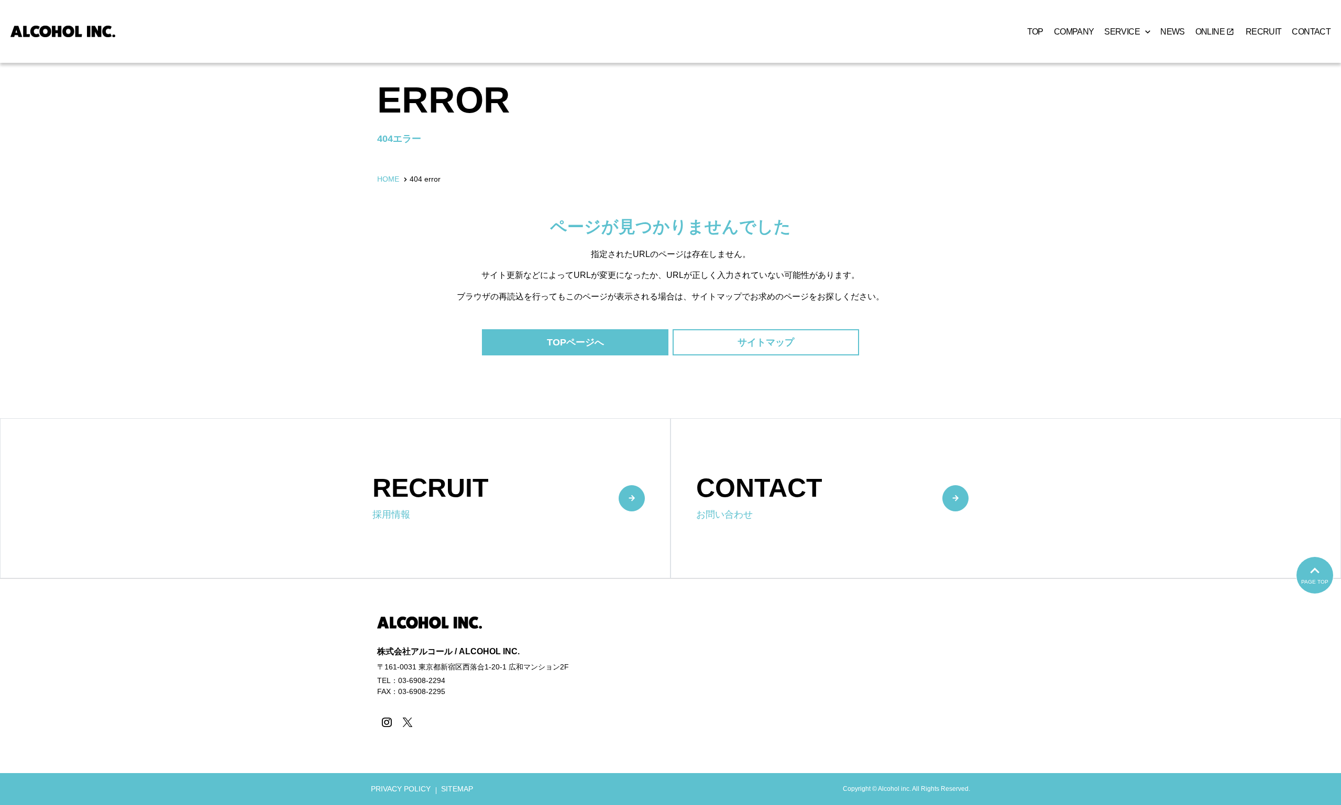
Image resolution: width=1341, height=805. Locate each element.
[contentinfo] (670, 691)
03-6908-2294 (421, 680)
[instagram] (386, 722)
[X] (407, 722)
